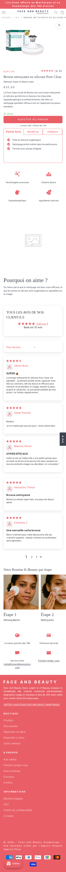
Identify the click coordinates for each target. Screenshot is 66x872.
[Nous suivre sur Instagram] (14, 829)
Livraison (9, 815)
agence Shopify (51, 845)
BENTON (9, 71)
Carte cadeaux (12, 743)
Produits (8, 720)
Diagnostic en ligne (14, 731)
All (17, 17)
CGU (6, 804)
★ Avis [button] (62, 439)
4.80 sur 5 (42, 323)
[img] (13, 360)
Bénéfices (33, 131)
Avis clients (10, 759)
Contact (8, 782)
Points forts (13, 131)
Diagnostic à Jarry (14, 737)
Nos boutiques (12, 770)
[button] (37, 557)
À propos (9, 776)
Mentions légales (13, 798)
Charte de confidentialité (18, 810)
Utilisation (52, 131)
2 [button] (32, 556)
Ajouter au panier (33, 119)
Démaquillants (12, 619)
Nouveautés (10, 726)
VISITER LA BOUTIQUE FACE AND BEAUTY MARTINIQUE (32, 704)
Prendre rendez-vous (48, 660)
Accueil (7, 17)
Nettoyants (47, 619)
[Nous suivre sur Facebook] (5, 829)
